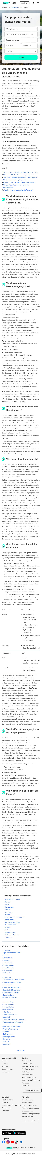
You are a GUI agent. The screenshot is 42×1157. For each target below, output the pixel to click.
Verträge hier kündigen (30, 1066)
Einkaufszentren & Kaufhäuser (13, 980)
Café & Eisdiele (8, 968)
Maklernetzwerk (27, 1103)
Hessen (7, 915)
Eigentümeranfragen (29, 1105)
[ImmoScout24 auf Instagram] (8, 1143)
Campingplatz (8, 970)
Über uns (5, 1061)
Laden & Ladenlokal (10, 1014)
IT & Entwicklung (28, 1069)
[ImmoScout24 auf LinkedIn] (21, 1143)
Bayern (7, 902)
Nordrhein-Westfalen (12, 922)
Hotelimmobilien (8, 1004)
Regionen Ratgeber (29, 1077)
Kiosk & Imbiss (8, 1009)
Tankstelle (6, 1039)
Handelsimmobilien (10, 997)
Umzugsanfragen (28, 1111)
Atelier (5, 955)
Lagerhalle (7, 1017)
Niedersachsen (10, 920)
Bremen (7, 910)
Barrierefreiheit (7, 1069)
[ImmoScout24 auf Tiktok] (17, 1143)
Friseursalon (7, 985)
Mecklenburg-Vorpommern (14, 917)
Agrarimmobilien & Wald (11, 953)
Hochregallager (8, 1002)
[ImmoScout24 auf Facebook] (4, 1143)
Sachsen (8, 930)
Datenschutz (6, 1108)
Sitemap (5, 1066)
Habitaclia (25, 1086)
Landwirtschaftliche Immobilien (14, 1020)
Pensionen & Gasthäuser (11, 1026)
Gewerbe (14, 7)
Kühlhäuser (7, 1012)
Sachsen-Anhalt (10, 932)
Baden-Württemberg (12, 899)
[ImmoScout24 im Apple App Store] (7, 1134)
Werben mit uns (27, 1116)
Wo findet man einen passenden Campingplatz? (20, 177)
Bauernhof (7, 960)
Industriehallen (8, 1007)
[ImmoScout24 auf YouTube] (12, 1143)
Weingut (6, 1042)
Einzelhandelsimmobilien (12, 982)
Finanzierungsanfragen (30, 1108)
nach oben (21, 1050)
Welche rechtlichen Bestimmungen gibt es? (18, 175)
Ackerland (6, 950)
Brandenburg (9, 907)
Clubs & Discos (8, 973)
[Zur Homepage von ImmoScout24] (9, 4)
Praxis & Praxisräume (10, 1029)
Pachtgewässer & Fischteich (13, 1022)
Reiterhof (6, 1032)
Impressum (6, 1072)
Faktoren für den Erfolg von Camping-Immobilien (20, 172)
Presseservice (27, 1064)
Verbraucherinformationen (11, 1105)
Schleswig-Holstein (11, 935)
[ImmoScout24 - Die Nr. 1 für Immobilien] (12, 1148)
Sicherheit (5, 1111)
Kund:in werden (31, 1121)
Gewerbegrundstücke (11, 992)
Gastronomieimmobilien (11, 987)
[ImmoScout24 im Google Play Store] (19, 1134)
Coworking (7, 977)
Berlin (7, 905)
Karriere (4, 1064)
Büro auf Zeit (7, 963)
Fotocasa (25, 1083)
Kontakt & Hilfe (27, 1061)
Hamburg (8, 912)
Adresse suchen (27, 1075)
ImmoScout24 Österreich (31, 1080)
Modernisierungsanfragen (31, 1114)
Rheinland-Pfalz (10, 925)
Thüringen (8, 937)
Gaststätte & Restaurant (11, 990)
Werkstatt (6, 1044)
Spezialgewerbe (9, 1037)
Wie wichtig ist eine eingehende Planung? (18, 190)
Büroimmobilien (8, 965)
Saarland (8, 927)
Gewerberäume (8, 995)
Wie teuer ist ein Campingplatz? (14, 180)
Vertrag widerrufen (32, 1090)
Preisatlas (25, 1072)
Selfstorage (7, 1034)
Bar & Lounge (8, 958)
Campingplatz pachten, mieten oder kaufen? (19, 182)
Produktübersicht (28, 1100)
